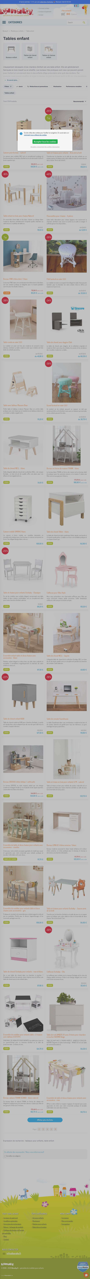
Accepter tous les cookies (45, 141)
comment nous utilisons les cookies (35, 135)
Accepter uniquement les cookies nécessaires (45, 147)
